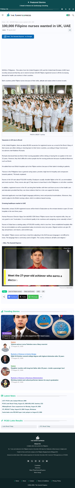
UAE (38, 291)
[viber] (43, 461)
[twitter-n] (65, 9)
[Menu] (2, 15)
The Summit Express (41, 485)
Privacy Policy (57, 481)
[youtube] (46, 461)
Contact (32, 481)
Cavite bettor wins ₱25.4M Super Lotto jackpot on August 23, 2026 (22, 412)
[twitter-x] (32, 461)
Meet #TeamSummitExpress (37, 470)
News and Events (29, 291)
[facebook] (28, 461)
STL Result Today (45, 426)
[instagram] (69, 9)
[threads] (73, 9)
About (24, 481)
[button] (68, 15)
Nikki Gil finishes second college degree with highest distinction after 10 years (37, 356)
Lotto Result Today (8, 426)
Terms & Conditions (43, 481)
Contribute (37, 465)
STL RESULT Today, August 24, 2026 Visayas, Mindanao (19, 409)
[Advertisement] (37, 53)
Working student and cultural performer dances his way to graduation (34, 380)
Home (3, 22)
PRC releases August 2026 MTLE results (34, 5)
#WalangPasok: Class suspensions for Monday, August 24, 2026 (21, 406)
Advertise (37, 468)
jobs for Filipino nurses (15, 291)
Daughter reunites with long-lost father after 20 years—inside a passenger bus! (38, 368)
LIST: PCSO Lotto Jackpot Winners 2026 (14, 401)
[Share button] (41, 297)
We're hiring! (37, 472)
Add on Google (18, 37)
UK (7, 22)
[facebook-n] (62, 9)
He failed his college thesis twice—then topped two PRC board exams (25, 336)
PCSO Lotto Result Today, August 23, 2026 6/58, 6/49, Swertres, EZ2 (22, 403)
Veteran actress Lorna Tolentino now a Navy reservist (29, 344)
